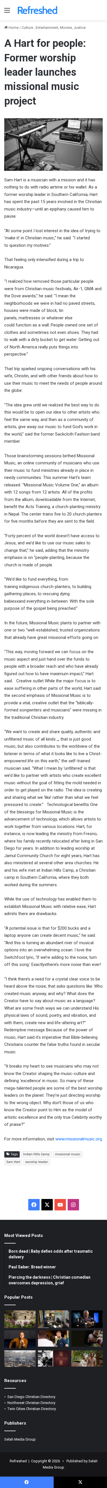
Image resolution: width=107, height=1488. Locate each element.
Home (13, 27)
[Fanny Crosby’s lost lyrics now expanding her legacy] (53, 1358)
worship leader (36, 1162)
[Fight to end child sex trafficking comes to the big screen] (87, 1338)
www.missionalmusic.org (78, 1139)
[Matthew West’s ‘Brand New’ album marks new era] (20, 1339)
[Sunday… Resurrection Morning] (20, 1319)
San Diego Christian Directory (31, 1397)
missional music (67, 1154)
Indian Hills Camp (36, 1154)
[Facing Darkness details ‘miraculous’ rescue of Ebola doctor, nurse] (53, 1338)
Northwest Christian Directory (31, 1403)
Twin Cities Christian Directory (31, 1409)
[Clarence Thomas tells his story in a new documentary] (87, 1319)
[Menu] (7, 12)
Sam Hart (13, 1162)
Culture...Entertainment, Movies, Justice (54, 27)
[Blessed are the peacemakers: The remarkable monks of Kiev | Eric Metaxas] (20, 1358)
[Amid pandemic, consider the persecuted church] (53, 1319)
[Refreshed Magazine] (37, 10)
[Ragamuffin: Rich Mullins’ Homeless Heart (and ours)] (87, 1358)
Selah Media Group (20, 1439)
